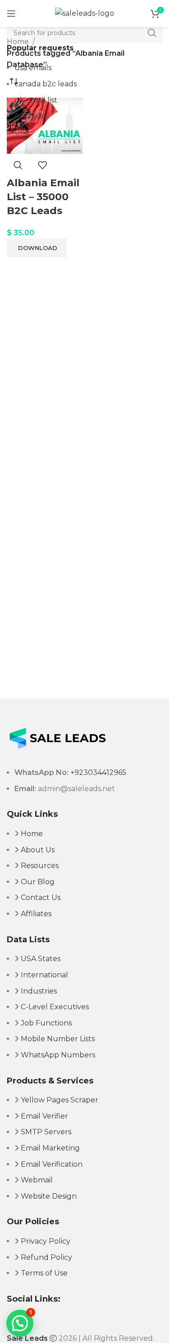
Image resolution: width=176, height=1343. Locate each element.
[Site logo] (84, 13)
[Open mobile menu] (11, 13)
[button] (19, 1323)
